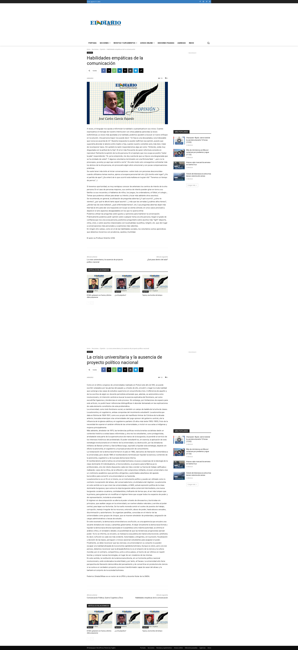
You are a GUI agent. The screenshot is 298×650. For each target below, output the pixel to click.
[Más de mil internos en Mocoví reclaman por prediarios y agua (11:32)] (179, 153)
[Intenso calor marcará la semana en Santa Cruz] (179, 165)
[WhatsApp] (114, 70)
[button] (208, 43)
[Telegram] (135, 70)
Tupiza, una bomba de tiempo (152, 295)
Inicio (88, 49)
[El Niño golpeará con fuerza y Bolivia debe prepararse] (99, 284)
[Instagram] (203, 1)
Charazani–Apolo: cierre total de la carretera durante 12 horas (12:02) (198, 140)
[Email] (125, 70)
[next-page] (92, 302)
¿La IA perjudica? (120, 295)
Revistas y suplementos (164, 648)
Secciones (95, 49)
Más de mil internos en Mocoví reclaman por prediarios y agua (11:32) (197, 152)
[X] (209, 1)
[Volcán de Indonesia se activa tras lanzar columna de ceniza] (179, 177)
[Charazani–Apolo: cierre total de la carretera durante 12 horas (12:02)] (179, 141)
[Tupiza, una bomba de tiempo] (155, 284)
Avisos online (178, 648)
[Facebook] (200, 1)
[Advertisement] (167, 23)
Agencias (202, 648)
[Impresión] (130, 70)
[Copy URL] (141, 70)
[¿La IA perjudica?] (127, 284)
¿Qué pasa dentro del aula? (157, 260)
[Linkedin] (119, 70)
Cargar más (191, 185)
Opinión (102, 49)
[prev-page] (88, 302)
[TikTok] (206, 1)
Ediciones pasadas (191, 648)
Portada (143, 648)
